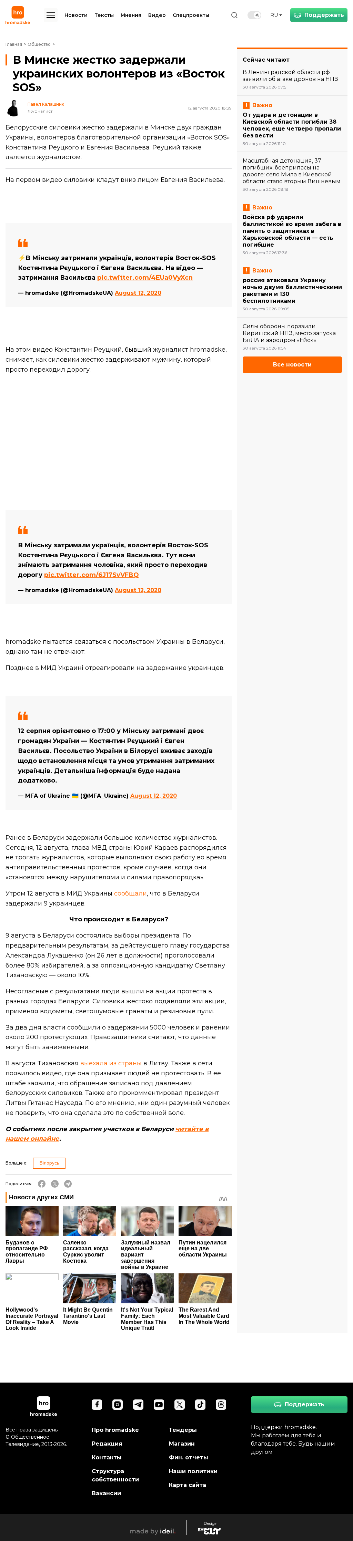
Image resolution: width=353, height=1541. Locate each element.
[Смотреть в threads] (221, 1404)
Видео (157, 15)
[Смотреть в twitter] (179, 1404)
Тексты (104, 15)
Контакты (107, 1457)
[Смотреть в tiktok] (200, 1404)
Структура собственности (115, 1475)
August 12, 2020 (138, 293)
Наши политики (193, 1471)
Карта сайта (187, 1485)
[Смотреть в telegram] (138, 1404)
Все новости (292, 364)
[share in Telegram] (68, 1184)
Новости (76, 15)
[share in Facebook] (42, 1184)
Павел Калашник (46, 104)
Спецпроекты (191, 15)
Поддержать (324, 15)
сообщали (130, 893)
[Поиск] (234, 15)
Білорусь (49, 1163)
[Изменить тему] (254, 15)
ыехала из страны (113, 1063)
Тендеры (183, 1430)
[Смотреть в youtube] (159, 1404)
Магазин (182, 1443)
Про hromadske (115, 1430)
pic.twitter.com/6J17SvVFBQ (91, 575)
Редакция (107, 1443)
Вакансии (106, 1493)
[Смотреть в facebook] (97, 1404)
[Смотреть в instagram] (117, 1404)
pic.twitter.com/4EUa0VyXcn (145, 277)
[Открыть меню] (51, 15)
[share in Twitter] (55, 1184)
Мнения (131, 15)
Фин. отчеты (188, 1457)
